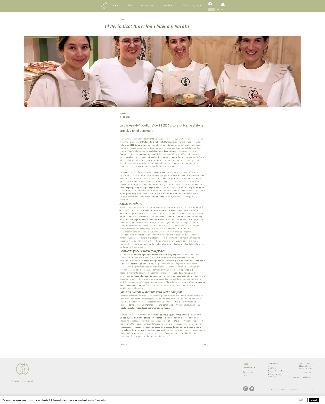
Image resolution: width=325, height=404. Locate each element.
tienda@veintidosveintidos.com (301, 377)
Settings (302, 400)
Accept (314, 400)
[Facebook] (251, 388)
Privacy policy (100, 400)
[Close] (321, 400)
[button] (146, 5)
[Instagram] (245, 388)
